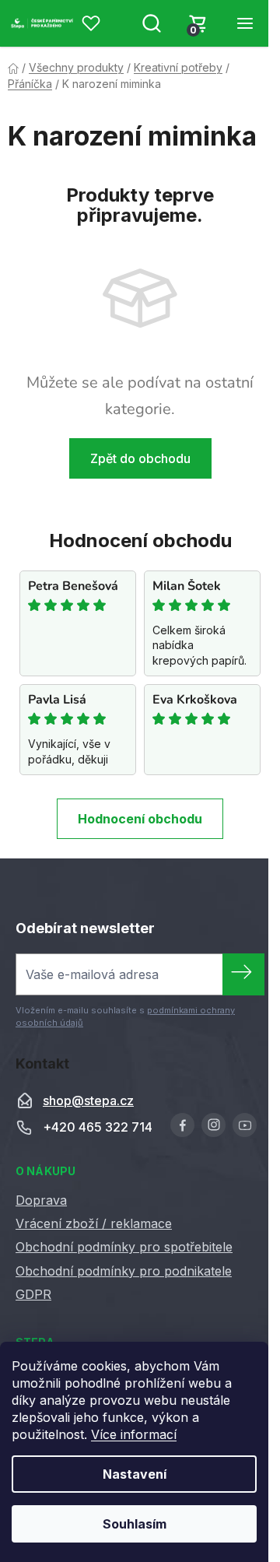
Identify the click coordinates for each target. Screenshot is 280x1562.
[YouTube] (245, 1125)
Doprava (41, 1200)
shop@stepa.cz (88, 1100)
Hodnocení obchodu (140, 819)
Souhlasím (134, 1524)
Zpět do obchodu (140, 458)
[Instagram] (213, 1125)
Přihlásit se (243, 974)
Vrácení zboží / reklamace (94, 1223)
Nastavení (134, 1474)
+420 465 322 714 (97, 1127)
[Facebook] (182, 1125)
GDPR (33, 1294)
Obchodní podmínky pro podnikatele (124, 1271)
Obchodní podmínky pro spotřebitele (124, 1247)
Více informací (134, 1434)
